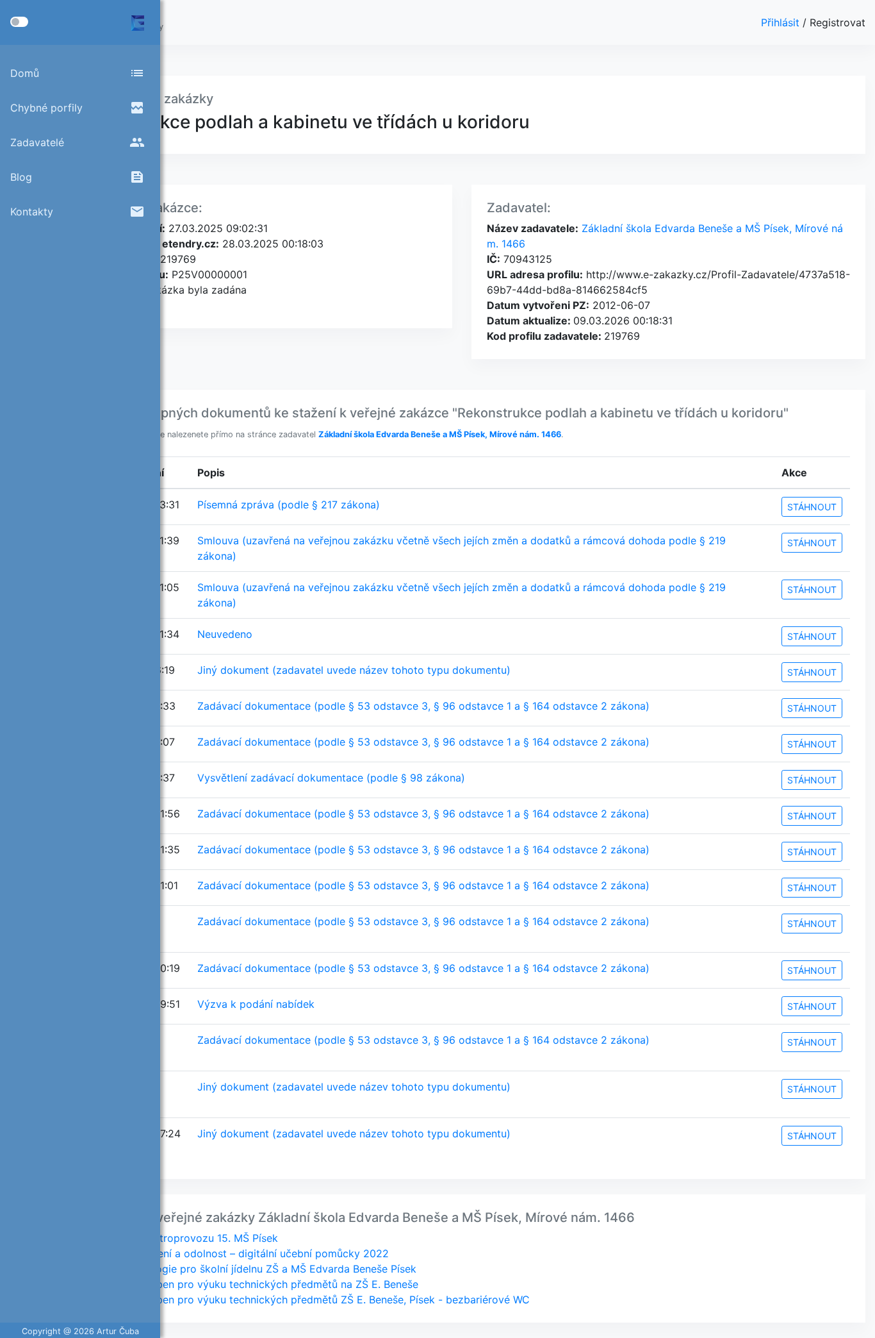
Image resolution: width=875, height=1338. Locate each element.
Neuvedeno (224, 634)
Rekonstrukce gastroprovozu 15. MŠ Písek (175, 1238)
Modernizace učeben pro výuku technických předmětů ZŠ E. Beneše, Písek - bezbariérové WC (301, 1299)
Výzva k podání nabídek (256, 1004)
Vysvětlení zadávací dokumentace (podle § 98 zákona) (331, 777)
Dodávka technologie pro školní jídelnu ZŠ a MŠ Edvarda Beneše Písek (244, 1268)
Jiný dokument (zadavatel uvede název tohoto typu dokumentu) (354, 670)
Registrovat (837, 22)
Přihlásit (782, 22)
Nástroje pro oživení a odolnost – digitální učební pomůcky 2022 (231, 1253)
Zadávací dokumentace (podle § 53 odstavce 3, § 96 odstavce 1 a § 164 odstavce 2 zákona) (423, 705)
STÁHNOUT (812, 506)
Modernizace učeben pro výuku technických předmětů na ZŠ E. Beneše (245, 1284)
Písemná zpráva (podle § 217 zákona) (288, 504)
